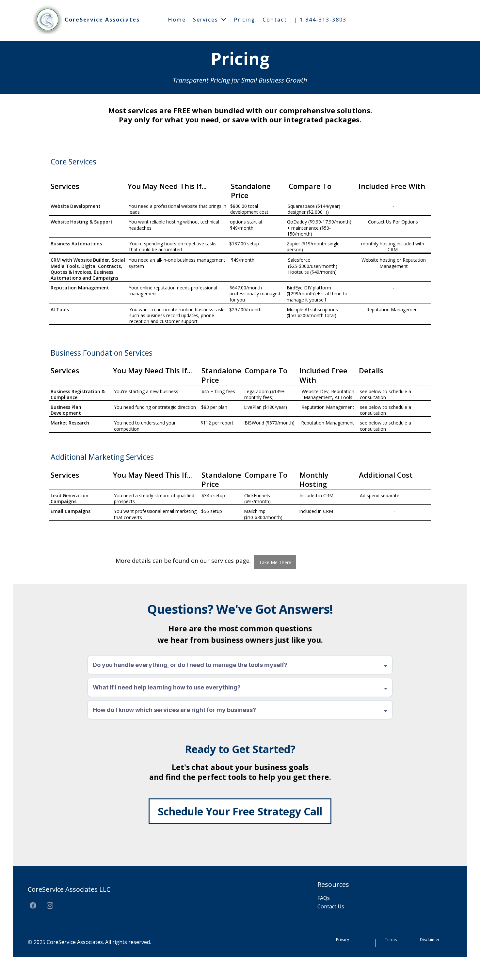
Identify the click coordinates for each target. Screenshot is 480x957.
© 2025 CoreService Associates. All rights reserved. (89, 942)
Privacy (342, 939)
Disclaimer (430, 939)
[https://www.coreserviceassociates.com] (47, 19)
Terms (391, 939)
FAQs (323, 898)
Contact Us (330, 906)
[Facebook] (32, 905)
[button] (223, 19)
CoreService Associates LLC (69, 889)
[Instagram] (49, 905)
